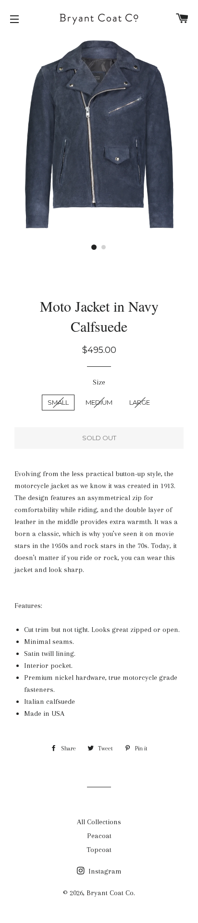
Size (99, 382)
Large (139, 402)
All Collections (99, 822)
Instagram (104, 871)
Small (58, 402)
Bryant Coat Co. (111, 892)
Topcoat (99, 849)
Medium (99, 402)
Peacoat (99, 835)
